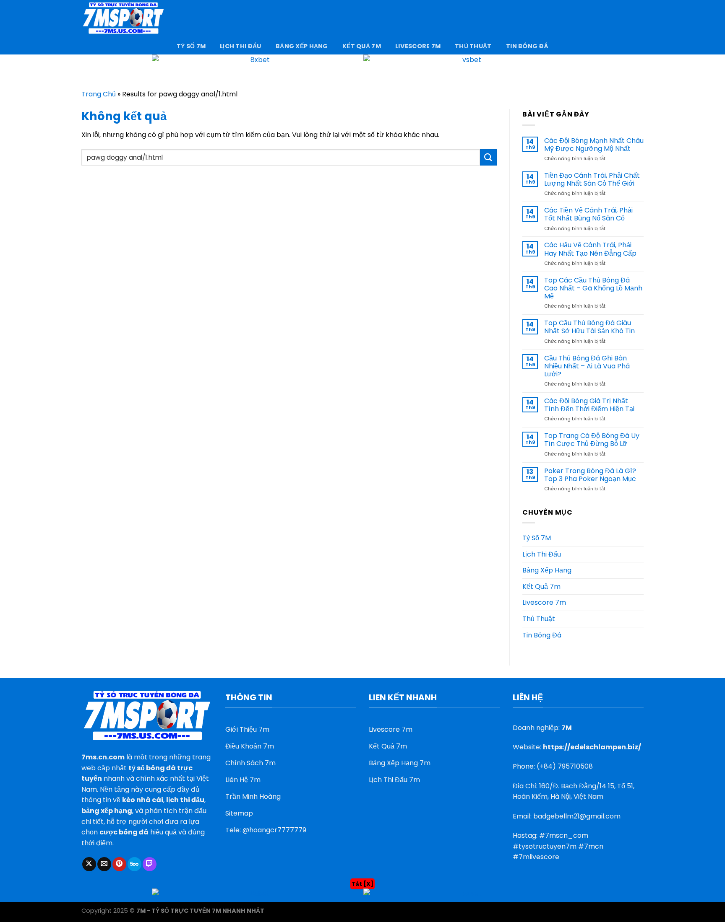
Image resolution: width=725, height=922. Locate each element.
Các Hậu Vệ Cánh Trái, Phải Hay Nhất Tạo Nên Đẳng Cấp (590, 249)
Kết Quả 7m (361, 46)
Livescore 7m (418, 46)
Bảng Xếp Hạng (302, 46)
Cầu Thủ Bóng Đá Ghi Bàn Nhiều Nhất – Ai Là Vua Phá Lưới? (587, 366)
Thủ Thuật (473, 46)
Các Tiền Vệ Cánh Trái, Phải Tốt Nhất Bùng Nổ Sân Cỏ (588, 214)
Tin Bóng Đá (527, 46)
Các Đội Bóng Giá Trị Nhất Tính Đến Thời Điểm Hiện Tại (589, 405)
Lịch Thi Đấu (240, 46)
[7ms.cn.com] (123, 19)
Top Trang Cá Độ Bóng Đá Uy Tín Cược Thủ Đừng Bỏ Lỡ (591, 440)
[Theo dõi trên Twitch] (149, 864)
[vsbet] (468, 68)
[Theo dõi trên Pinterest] (119, 864)
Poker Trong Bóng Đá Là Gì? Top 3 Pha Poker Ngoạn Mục (590, 475)
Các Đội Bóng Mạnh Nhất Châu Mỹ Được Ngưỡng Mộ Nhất (594, 145)
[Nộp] (488, 157)
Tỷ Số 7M (191, 46)
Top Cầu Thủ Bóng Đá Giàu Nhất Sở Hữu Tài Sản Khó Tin (589, 327)
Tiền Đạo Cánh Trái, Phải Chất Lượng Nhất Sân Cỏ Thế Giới (592, 179)
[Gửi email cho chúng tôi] (104, 864)
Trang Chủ (98, 94)
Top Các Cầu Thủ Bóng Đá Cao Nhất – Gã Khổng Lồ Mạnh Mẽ (593, 288)
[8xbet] (257, 68)
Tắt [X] (362, 884)
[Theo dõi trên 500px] (134, 864)
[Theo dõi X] (89, 864)
